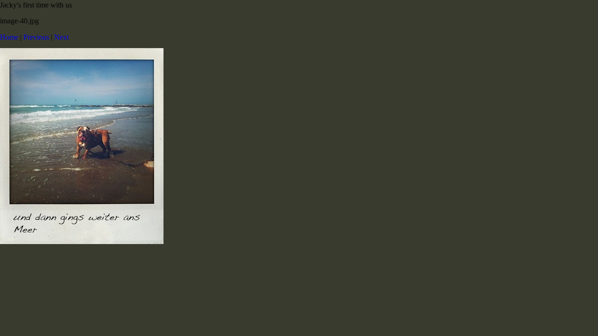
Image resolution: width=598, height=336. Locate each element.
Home (9, 37)
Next (61, 37)
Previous (36, 37)
